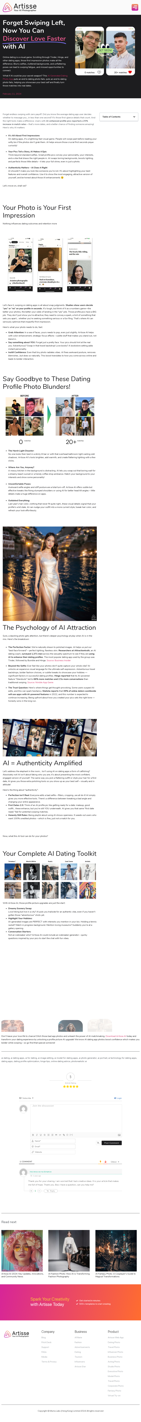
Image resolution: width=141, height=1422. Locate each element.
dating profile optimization (26, 1061)
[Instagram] (70, 1416)
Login (119, 1098)
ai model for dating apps (66, 1058)
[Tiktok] (81, 1416)
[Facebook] (59, 1416)
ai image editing (45, 1058)
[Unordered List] (52, 1135)
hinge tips (45, 1061)
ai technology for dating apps (122, 1058)
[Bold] (33, 1135)
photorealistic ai (79, 1061)
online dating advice (60, 1061)
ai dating (5, 1058)
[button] (134, 117)
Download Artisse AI (116, 1036)
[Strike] (45, 1135)
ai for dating (31, 1058)
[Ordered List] (48, 1135)
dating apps (7, 1061)
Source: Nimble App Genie (40, 682)
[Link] (64, 1135)
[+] (71, 1135)
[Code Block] (60, 1135)
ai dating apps (17, 1058)
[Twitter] (65, 1416)
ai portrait (102, 1058)
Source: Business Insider (59, 660)
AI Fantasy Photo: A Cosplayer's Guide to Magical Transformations (115, 1275)
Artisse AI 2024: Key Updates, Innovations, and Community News (22, 1275)
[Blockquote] (56, 1135)
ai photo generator (88, 1058)
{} (67, 1135)
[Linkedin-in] (76, 1416)
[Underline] (41, 1135)
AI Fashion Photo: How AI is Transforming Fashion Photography (69, 1275)
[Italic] (37, 1135)
